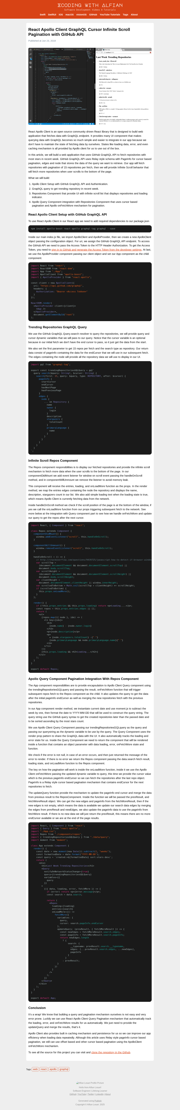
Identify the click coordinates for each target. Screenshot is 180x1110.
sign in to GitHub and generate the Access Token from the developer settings (97, 249)
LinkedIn (100, 1094)
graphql (64, 1069)
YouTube (82, 1094)
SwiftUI (52, 14)
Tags (125, 14)
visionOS (81, 14)
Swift (42, 14)
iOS (61, 14)
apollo (53, 1069)
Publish (98, 1101)
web (35, 1069)
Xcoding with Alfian (90, 5)
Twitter (91, 1094)
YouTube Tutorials (110, 14)
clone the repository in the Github (110, 1052)
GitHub (93, 14)
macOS (69, 14)
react (44, 1069)
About (134, 14)
